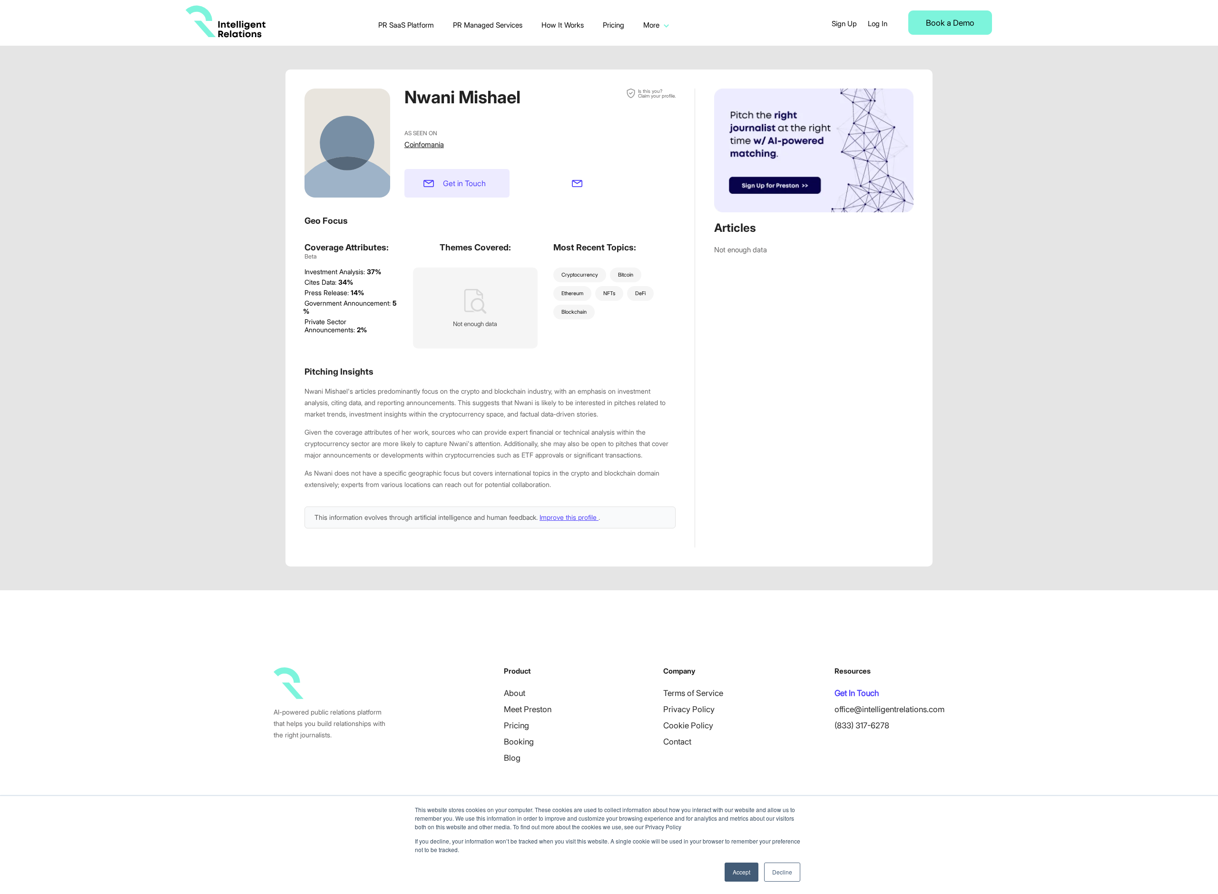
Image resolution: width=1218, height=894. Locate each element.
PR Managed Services (487, 25)
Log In (877, 23)
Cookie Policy (688, 725)
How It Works (562, 25)
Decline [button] (782, 872)
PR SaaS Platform (406, 25)
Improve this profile (569, 517)
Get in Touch (464, 183)
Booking (519, 741)
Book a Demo (950, 23)
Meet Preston (527, 709)
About (514, 693)
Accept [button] (741, 872)
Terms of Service (693, 693)
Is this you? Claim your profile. (657, 93)
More (651, 25)
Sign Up (844, 23)
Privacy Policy (689, 709)
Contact (677, 741)
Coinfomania (424, 144)
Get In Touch (857, 693)
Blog (512, 758)
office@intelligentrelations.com (889, 709)
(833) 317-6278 (862, 725)
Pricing (613, 25)
